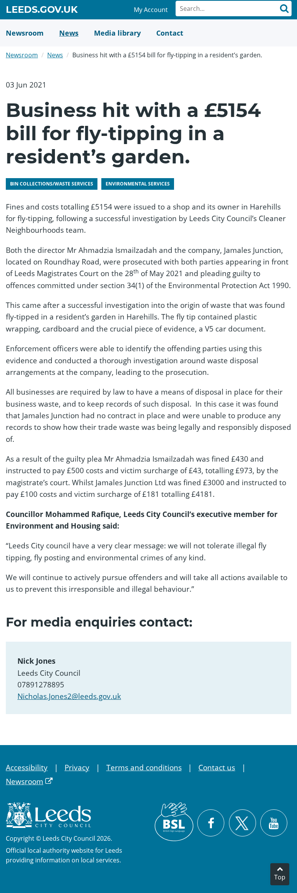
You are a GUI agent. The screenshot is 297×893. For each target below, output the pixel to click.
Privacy (77, 767)
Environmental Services (138, 183)
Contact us (216, 767)
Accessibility (27, 767)
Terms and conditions (144, 767)
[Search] (284, 8)
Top (279, 877)
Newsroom (22, 55)
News (55, 55)
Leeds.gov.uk (42, 10)
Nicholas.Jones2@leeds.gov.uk (69, 696)
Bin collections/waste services (51, 183)
